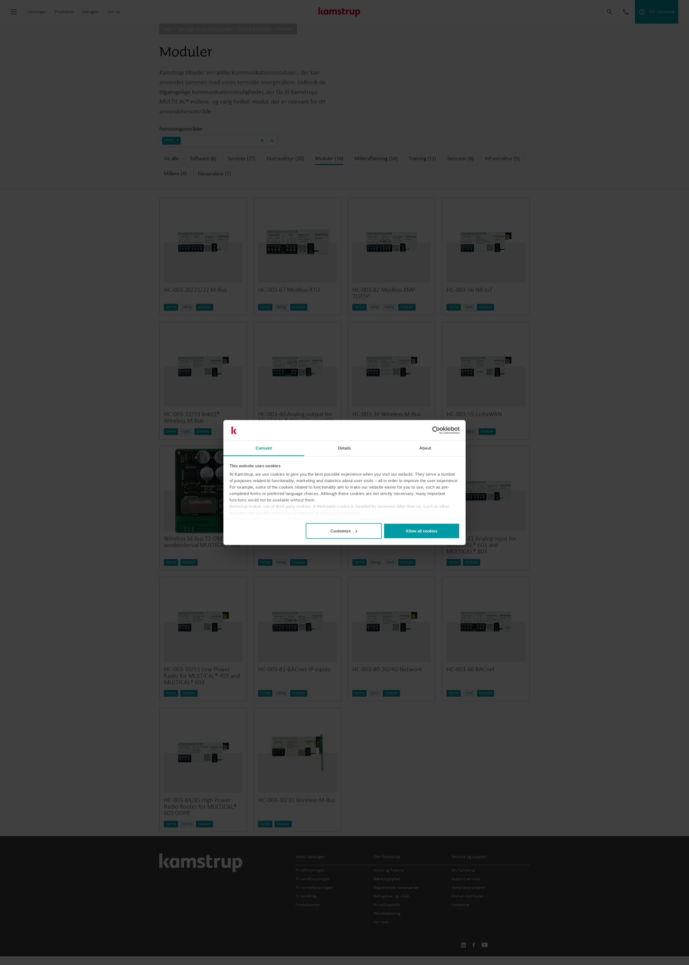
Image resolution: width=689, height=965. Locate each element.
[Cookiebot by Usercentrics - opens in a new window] (436, 430)
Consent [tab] (264, 448)
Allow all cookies (421, 530)
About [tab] (425, 448)
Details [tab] (344, 448)
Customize (341, 530)
